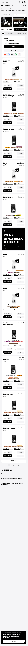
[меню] (7, 2)
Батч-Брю (6, 359)
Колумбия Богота (8, 324)
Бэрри (5, 255)
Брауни (5, 289)
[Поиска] (20, 2)
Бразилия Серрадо (8, 96)
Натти (5, 62)
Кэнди (5, 164)
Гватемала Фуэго (8, 395)
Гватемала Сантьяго (9, 429)
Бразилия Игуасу (8, 198)
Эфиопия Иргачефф (8, 130)
